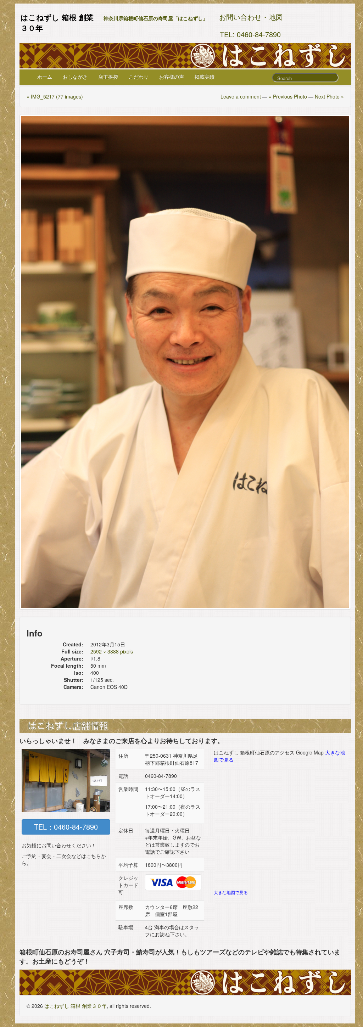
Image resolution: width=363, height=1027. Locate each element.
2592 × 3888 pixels (111, 651)
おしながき (75, 76)
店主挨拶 (108, 76)
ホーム (44, 76)
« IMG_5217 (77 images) (55, 96)
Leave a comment (240, 96)
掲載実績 (204, 76)
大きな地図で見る (231, 892)
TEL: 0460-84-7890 (250, 34)
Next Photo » (329, 96)
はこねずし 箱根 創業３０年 (75, 1005)
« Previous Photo (288, 96)
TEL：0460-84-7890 (66, 826)
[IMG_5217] (185, 362)
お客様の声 (171, 76)
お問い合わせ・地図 (251, 17)
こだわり (139, 76)
